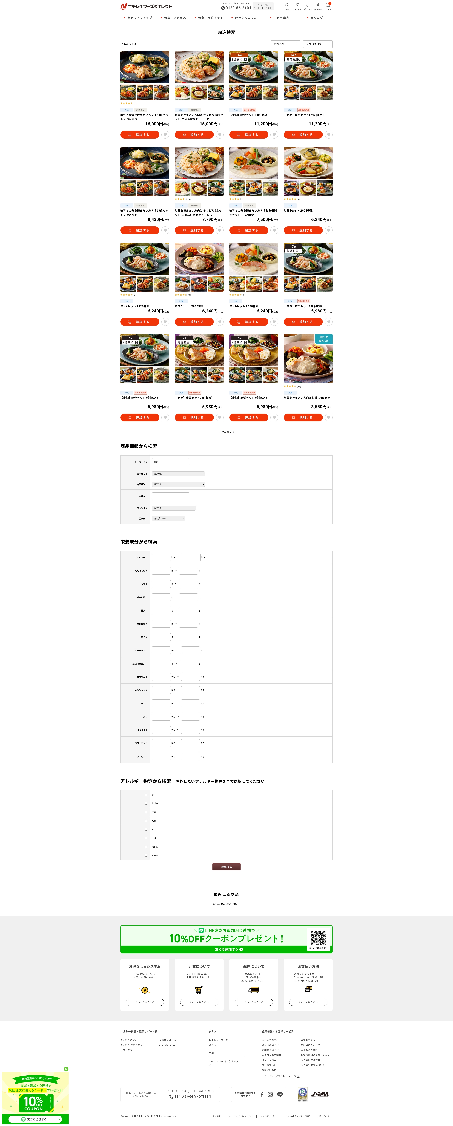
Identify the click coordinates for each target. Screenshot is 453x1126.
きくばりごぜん (128, 1040)
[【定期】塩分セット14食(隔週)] (253, 75)
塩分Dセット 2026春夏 (243, 306)
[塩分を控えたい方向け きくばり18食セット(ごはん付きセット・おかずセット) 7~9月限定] (199, 75)
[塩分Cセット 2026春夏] (199, 267)
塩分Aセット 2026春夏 (134, 306)
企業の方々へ (308, 1040)
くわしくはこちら (144, 1002)
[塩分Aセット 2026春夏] (144, 267)
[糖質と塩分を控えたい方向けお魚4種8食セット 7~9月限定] (253, 171)
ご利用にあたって (310, 1045)
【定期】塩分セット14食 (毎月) (304, 115)
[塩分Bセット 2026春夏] (308, 171)
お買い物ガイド (270, 1045)
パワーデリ (126, 1050)
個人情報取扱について (313, 1065)
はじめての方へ (270, 1040)
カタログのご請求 (271, 1055)
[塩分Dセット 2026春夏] (253, 267)
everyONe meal (168, 1045)
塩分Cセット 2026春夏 (189, 306)
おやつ (212, 1045)
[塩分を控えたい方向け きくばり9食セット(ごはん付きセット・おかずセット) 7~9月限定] (199, 171)
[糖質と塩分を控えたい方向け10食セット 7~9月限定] (144, 171)
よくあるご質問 (309, 1050)
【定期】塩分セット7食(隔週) (139, 397)
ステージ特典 (269, 1060)
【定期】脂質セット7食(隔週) (248, 397)
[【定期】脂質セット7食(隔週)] (253, 358)
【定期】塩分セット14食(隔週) (249, 115)
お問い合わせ (269, 1070)
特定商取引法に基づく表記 (298, 1116)
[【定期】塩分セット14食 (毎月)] (308, 75)
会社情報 (216, 1116)
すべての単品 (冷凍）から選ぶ (224, 1063)
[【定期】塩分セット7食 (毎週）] (308, 267)
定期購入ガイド (270, 1050)
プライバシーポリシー (270, 1116)
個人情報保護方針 (310, 1060)
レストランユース (218, 1040)
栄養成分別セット (169, 1040)
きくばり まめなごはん (132, 1045)
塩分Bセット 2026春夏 (298, 210)
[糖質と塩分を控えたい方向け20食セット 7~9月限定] (144, 75)
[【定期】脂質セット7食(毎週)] (199, 358)
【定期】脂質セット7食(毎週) (194, 397)
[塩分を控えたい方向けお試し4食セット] (308, 358)
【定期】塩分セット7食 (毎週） (304, 306)
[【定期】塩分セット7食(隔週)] (144, 358)
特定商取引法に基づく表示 (315, 1055)
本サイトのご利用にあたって (240, 1116)
